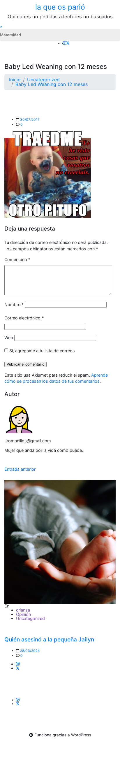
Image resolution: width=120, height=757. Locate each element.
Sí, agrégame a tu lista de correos (41, 350)
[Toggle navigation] (8, 45)
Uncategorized (30, 618)
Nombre (14, 304)
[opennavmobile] (112, 45)
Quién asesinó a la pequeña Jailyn (49, 639)
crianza (23, 609)
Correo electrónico (24, 317)
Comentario (17, 259)
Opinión (23, 614)
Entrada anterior (20, 469)
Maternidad (10, 35)
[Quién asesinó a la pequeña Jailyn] (60, 542)
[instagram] (64, 43)
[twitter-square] (67, 43)
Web (8, 337)
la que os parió (60, 7)
